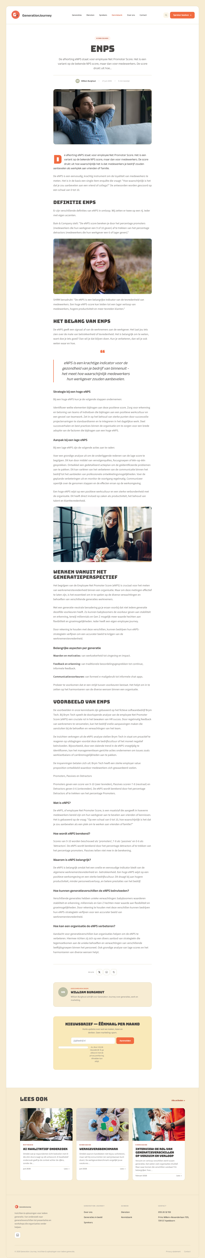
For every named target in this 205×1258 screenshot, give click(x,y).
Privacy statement (173, 1251)
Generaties (77, 15)
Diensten (90, 15)
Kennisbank (117, 15)
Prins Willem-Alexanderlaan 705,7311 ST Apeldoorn (173, 1219)
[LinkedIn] (18, 1235)
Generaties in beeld (93, 1217)
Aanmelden (125, 1040)
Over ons (131, 15)
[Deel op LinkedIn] (107, 972)
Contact (143, 15)
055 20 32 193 (164, 1212)
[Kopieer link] (114, 972)
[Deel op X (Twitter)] (99, 972)
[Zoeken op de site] (166, 15)
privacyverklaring (97, 1055)
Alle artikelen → (178, 1100)
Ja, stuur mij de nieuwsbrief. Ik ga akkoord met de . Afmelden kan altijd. (97, 1054)
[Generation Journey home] (32, 15)
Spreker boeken (181, 15)
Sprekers (103, 15)
